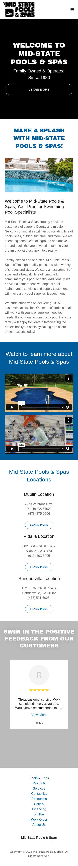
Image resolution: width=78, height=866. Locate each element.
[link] (19, 10)
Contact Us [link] (39, 793)
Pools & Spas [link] (39, 778)
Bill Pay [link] (39, 814)
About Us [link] (39, 824)
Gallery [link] (39, 804)
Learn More (39, 89)
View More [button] (39, 715)
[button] (72, 10)
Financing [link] (39, 809)
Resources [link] (39, 799)
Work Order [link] (39, 819)
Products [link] (39, 783)
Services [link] (39, 788)
